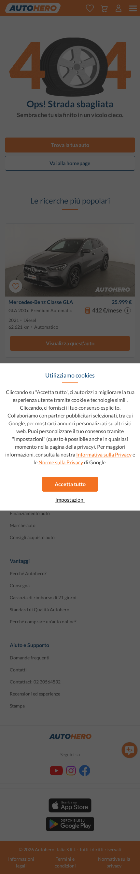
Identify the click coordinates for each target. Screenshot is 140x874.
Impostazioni (70, 500)
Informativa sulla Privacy (104, 454)
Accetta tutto (70, 484)
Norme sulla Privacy (60, 462)
